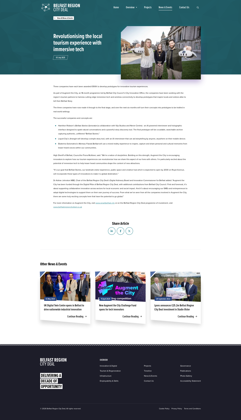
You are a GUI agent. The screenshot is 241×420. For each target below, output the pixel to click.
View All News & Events (65, 18)
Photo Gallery (186, 375)
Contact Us (149, 380)
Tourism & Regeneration (110, 370)
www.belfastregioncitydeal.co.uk (67, 207)
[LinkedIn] (111, 231)
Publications (185, 370)
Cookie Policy (164, 408)
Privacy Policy (176, 408)
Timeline (148, 370)
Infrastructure (105, 375)
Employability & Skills (109, 380)
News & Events (150, 375)
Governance (185, 365)
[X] (129, 231)
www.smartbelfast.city (105, 203)
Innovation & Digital (108, 365)
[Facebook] (120, 231)
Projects (147, 365)
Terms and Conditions (192, 408)
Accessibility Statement (190, 380)
